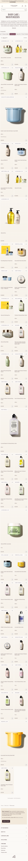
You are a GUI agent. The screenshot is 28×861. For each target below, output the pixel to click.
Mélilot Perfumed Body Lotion (7, 627)
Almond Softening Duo (5, 315)
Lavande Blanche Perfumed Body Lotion (9, 443)
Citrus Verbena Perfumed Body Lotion (7, 472)
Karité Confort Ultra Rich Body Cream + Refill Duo (7, 288)
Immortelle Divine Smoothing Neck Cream (6, 189)
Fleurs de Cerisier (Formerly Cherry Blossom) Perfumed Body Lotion (20, 343)
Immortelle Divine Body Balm (20, 260)
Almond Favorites (18, 57)
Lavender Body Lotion (19, 627)
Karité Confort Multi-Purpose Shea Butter (20, 288)
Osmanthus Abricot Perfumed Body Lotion (7, 785)
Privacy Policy (3, 848)
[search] (13, 9)
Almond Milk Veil (4, 160)
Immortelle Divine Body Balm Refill (7, 755)
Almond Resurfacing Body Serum (6, 371)
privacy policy (20, 817)
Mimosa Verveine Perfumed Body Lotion (20, 472)
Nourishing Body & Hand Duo (6, 260)
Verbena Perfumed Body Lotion (21, 315)
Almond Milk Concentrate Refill (7, 84)
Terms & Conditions (4, 846)
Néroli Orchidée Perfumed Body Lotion (7, 399)
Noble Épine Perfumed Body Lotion (6, 500)
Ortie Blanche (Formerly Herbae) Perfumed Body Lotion (21, 500)
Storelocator (3, 850)
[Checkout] (25, 6)
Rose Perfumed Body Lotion (20, 398)
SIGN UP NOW (6, 821)
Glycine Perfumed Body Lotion (7, 599)
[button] (12, 41)
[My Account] (22, 6)
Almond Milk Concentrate (6, 57)
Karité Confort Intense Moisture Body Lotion (21, 85)
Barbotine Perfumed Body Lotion (20, 600)
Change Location (4, 852)
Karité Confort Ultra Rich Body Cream (21, 161)
